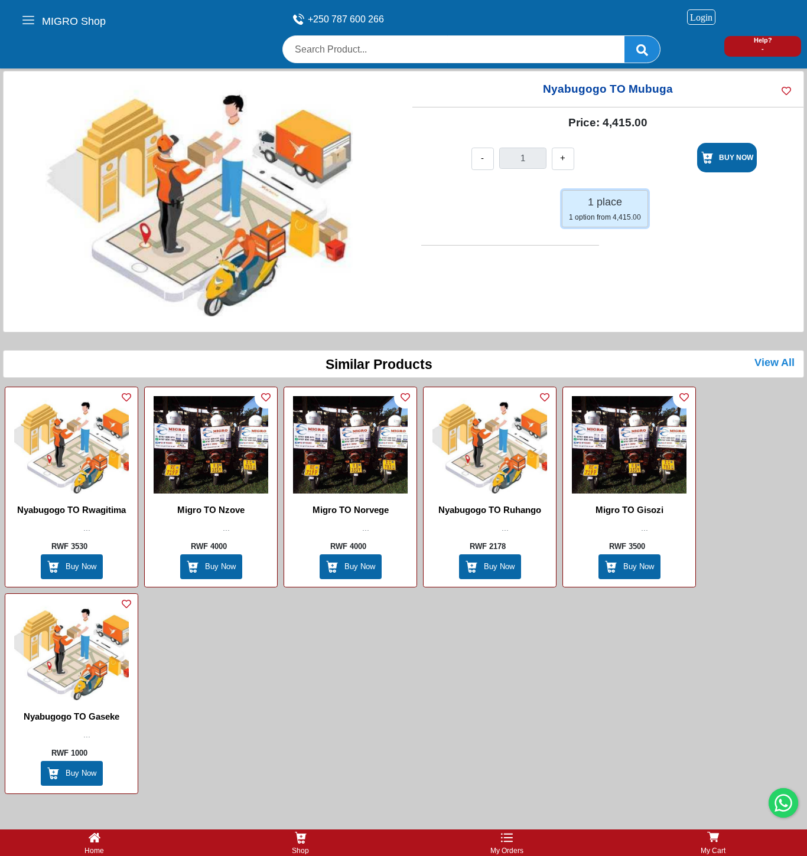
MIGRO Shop (74, 21)
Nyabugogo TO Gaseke (71, 716)
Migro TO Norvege (351, 510)
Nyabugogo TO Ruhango (489, 510)
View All (774, 362)
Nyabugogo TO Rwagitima (71, 510)
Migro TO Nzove (211, 510)
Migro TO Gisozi (629, 510)
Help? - (763, 45)
